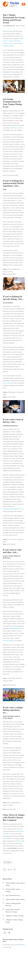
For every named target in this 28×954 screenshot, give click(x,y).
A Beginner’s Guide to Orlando (15, 916)
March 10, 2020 (20, 25)
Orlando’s (18, 841)
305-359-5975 (21, 944)
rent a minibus (7, 383)
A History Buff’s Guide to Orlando (13, 890)
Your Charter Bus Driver (13, 895)
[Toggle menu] (23, 4)
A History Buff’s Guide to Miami (15, 899)
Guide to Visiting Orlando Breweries (13, 904)
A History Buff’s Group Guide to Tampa (15, 884)
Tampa (4, 31)
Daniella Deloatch (10, 25)
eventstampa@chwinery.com (16, 628)
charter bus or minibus (16, 128)
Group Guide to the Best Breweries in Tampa (13, 911)
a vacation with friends (14, 41)
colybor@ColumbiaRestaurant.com (12, 509)
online (9, 354)
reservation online (8, 640)
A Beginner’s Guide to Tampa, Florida (14, 921)
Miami (6, 838)
